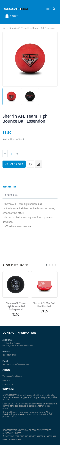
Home (3, 28)
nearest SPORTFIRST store (31, 414)
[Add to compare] (38, 164)
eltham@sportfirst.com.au (15, 364)
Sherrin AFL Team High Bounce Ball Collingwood (16, 306)
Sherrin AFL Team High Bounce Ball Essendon (25, 118)
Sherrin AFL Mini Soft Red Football (44, 304)
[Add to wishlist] (30, 164)
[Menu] (47, 8)
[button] (47, 265)
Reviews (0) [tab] (11, 195)
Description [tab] (9, 186)
